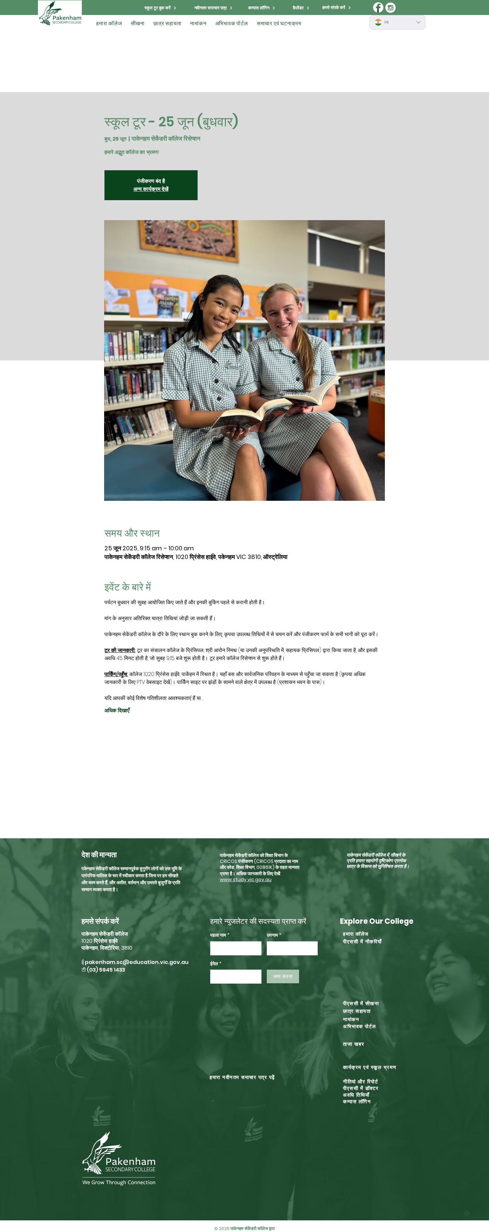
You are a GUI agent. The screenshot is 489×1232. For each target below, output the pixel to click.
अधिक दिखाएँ (116, 710)
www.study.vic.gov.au (245, 879)
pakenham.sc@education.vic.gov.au (137, 962)
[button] (109, 23)
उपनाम (274, 935)
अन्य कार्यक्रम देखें (150, 189)
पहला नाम (220, 935)
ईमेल (216, 964)
